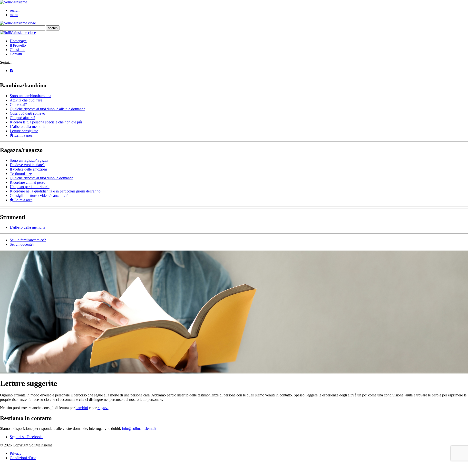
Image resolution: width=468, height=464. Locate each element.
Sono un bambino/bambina (30, 96)
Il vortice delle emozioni (28, 169)
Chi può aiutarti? (22, 118)
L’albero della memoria (27, 126)
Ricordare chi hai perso (27, 182)
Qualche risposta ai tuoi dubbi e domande (41, 178)
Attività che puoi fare (26, 100)
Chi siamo (17, 50)
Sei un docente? (22, 244)
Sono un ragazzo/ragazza (29, 160)
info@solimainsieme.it (139, 428)
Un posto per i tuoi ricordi (29, 187)
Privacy (15, 453)
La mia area (22, 135)
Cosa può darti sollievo (27, 113)
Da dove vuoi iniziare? (27, 165)
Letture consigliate (24, 131)
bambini (82, 408)
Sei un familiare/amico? (28, 240)
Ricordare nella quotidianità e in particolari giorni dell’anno (55, 191)
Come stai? (18, 104)
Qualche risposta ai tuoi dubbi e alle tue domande (47, 109)
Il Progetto (18, 45)
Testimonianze (21, 173)
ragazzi (103, 408)
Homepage (18, 41)
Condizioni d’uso (23, 458)
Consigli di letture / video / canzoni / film (41, 195)
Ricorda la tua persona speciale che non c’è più (46, 122)
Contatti (16, 54)
